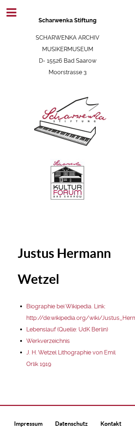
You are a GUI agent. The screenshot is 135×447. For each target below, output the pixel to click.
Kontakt (110, 423)
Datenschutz (71, 423)
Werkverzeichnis (48, 341)
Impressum (28, 423)
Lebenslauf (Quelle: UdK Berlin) (67, 329)
